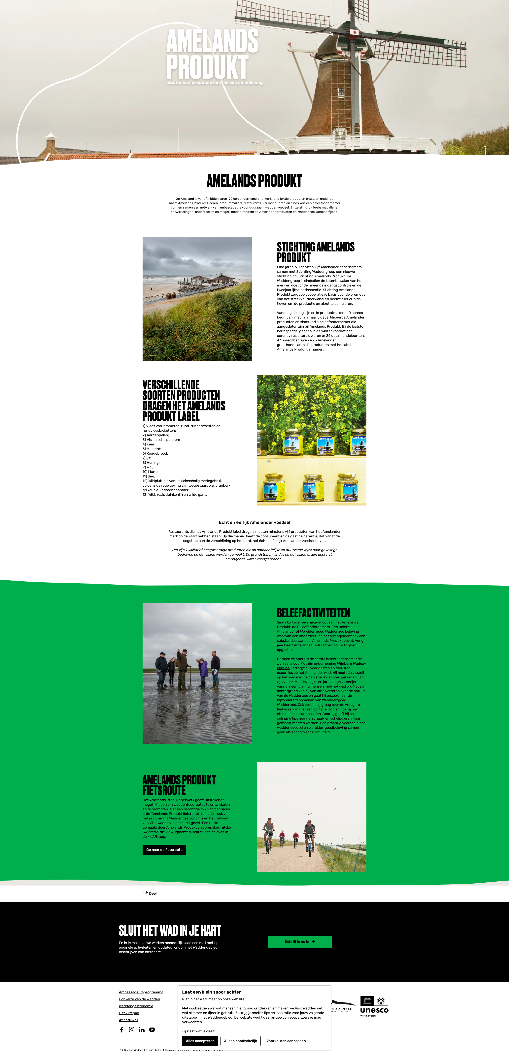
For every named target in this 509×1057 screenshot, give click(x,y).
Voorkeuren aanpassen (286, 1041)
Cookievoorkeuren (214, 1050)
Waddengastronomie (136, 1006)
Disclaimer (171, 1050)
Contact (196, 1050)
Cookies (184, 1050)
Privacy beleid (154, 1050)
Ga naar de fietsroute (164, 850)
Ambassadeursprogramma (141, 992)
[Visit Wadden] (340, 1006)
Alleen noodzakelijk (240, 1041)
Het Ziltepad (129, 1013)
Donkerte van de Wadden (139, 999)
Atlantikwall (128, 1020)
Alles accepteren (200, 1041)
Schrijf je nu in (297, 941)
